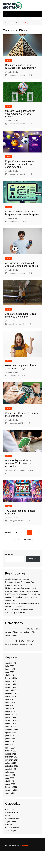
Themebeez (24, 845)
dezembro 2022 (11, 790)
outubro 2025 (10, 690)
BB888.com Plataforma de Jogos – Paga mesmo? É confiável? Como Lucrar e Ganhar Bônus (22, 597)
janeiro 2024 (10, 754)
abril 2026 (9, 675)
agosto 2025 (10, 696)
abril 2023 (9, 781)
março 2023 (10, 784)
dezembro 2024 (11, 721)
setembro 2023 (11, 766)
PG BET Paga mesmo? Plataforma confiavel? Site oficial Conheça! (22, 632)
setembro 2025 (11, 693)
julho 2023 (9, 772)
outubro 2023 (10, 763)
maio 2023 (9, 778)
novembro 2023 (11, 760)
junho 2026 (10, 669)
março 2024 (10, 748)
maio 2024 (9, 742)
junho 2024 (10, 739)
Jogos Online (10, 822)
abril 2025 (9, 708)
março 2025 (10, 712)
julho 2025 (9, 699)
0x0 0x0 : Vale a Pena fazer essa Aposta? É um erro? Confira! (20, 114)
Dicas (8, 60)
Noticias (8, 824)
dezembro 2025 (11, 684)
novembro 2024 (11, 724)
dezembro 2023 (11, 757)
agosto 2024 (10, 733)
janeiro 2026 (10, 681)
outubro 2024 (10, 727)
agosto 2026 (10, 663)
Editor (10, 470)
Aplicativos (10, 809)
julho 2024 (9, 736)
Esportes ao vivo (12, 818)
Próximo (27, 539)
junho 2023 (10, 775)
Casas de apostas (13, 812)
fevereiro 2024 (11, 751)
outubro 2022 (10, 793)
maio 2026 (9, 672)
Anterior (8, 533)
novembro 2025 (11, 687)
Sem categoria (11, 830)
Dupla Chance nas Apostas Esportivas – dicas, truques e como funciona (20, 164)
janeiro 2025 (10, 718)
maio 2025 (9, 705)
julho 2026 (9, 666)
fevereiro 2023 (11, 787)
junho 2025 (10, 702)
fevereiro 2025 (11, 715)
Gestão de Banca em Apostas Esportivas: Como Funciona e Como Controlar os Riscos (20, 582)
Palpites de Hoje (12, 828)
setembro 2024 (11, 730)
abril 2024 (9, 745)
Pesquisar (9, 554)
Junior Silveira (13, 72)
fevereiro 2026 (11, 678)
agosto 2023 (10, 769)
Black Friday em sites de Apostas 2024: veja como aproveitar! (18, 463)
